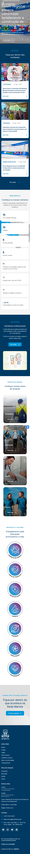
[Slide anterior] (23, 39)
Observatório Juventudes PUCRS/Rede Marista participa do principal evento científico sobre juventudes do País (15, 90)
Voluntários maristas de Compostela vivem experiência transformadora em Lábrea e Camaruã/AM (15, 129)
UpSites (16, 849)
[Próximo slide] (27, 39)
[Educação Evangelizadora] (3, 830)
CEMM (3, 793)
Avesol (3, 787)
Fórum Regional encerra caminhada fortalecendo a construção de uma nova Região (14, 168)
